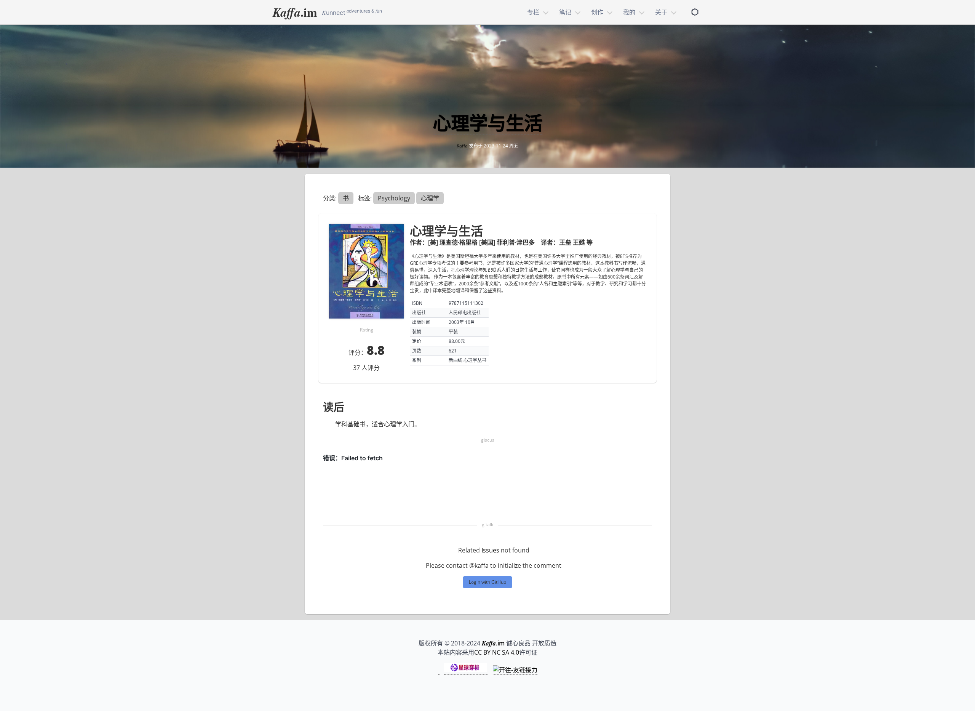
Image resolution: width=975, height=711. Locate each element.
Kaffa (462, 146)
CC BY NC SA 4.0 (496, 652)
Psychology (394, 198)
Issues (490, 550)
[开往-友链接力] (515, 670)
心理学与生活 (487, 123)
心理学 (430, 198)
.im (295, 12)
